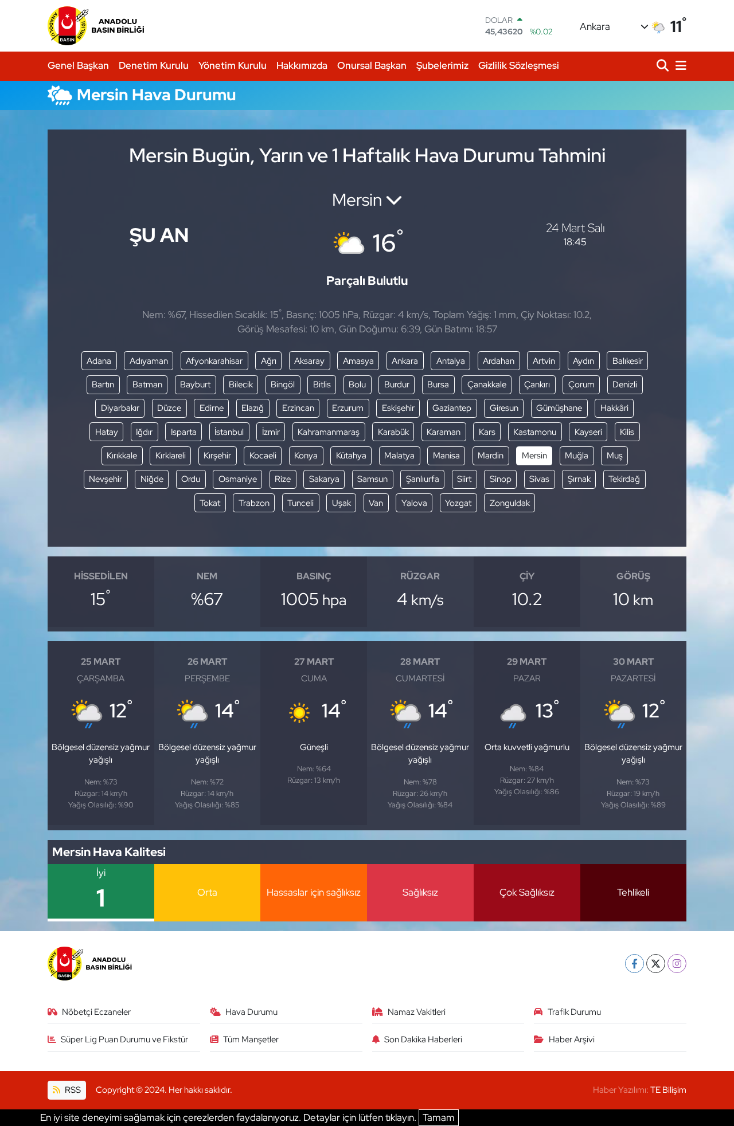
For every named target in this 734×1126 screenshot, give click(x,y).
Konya (306, 455)
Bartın (103, 384)
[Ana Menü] (679, 66)
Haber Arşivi (572, 1039)
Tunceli (300, 503)
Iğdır (144, 432)
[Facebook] (634, 963)
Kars (487, 432)
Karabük (393, 432)
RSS (72, 1090)
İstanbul (229, 432)
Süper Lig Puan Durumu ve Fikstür (124, 1039)
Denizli (624, 384)
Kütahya (351, 455)
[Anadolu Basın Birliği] (97, 25)
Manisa (446, 455)
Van (376, 503)
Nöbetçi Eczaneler (96, 1012)
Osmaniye (237, 479)
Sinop (501, 479)
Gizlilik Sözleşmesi (518, 65)
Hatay (106, 432)
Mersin (534, 455)
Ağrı (268, 361)
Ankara (405, 361)
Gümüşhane (559, 408)
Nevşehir (105, 479)
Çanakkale (486, 384)
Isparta (184, 432)
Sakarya (324, 479)
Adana (99, 361)
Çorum (581, 384)
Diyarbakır (120, 408)
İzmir (271, 432)
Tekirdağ (624, 479)
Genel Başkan (78, 65)
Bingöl (283, 384)
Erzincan (298, 408)
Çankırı (537, 384)
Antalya (450, 361)
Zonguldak (510, 503)
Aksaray (309, 361)
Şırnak (579, 479)
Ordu (190, 479)
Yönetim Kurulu (232, 65)
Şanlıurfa (422, 479)
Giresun (504, 408)
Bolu (357, 384)
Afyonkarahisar (214, 361)
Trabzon (254, 503)
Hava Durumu (251, 1012)
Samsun (372, 479)
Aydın (583, 361)
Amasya (358, 361)
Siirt (464, 479)
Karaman (443, 432)
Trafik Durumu (574, 1012)
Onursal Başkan (372, 65)
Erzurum (348, 408)
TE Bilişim (668, 1090)
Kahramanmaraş (329, 432)
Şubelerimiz (442, 65)
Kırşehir (217, 455)
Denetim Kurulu (154, 65)
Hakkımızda (301, 65)
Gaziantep (451, 408)
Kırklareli (170, 455)
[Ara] (664, 66)
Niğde (151, 479)
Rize (283, 479)
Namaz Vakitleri (417, 1012)
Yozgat (458, 503)
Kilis (627, 432)
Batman (147, 384)
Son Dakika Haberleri (423, 1039)
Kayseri (588, 432)
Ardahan (498, 361)
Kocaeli (262, 455)
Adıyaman (149, 361)
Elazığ (252, 408)
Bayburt (195, 384)
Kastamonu (534, 432)
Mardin (490, 455)
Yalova (414, 503)
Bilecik (241, 384)
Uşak (341, 503)
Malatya (399, 455)
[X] (655, 963)
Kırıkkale (122, 455)
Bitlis (322, 384)
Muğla (576, 455)
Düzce (169, 408)
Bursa (438, 384)
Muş (615, 455)
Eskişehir (398, 408)
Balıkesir (627, 361)
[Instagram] (676, 963)
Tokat (210, 503)
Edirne (212, 408)
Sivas (539, 479)
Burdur (396, 384)
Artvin (544, 361)
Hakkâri (614, 408)
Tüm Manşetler (251, 1039)
